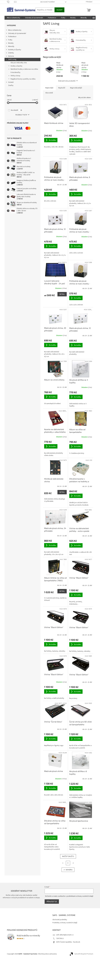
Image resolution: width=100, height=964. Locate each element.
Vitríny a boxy (15, 75)
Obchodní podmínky (47, 2)
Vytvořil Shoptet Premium (84, 954)
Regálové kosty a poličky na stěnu (23, 79)
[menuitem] (14, 18)
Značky (10, 85)
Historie (11, 56)
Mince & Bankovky (14, 30)
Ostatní (11, 82)
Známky (11, 53)
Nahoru (69, 870)
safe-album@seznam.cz (65, 935)
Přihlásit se (52, 901)
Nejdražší (61, 88)
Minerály (11, 46)
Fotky (10, 40)
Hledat (59, 10)
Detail (62, 294)
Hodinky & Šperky (14, 49)
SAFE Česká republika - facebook (68, 942)
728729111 (60, 938)
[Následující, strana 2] (68, 863)
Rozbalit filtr (21, 115)
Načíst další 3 (68, 856)
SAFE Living (12, 59)
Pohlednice (12, 36)
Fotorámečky (15, 72)
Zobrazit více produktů (66, 81)
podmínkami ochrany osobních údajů (80, 896)
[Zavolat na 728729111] (10, 2)
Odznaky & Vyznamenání (17, 33)
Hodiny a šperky (16, 66)
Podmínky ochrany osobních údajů (64, 922)
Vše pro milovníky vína (19, 62)
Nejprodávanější (76, 88)
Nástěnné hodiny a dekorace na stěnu (24, 69)
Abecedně (49, 93)
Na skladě (16, 110)
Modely (11, 43)
